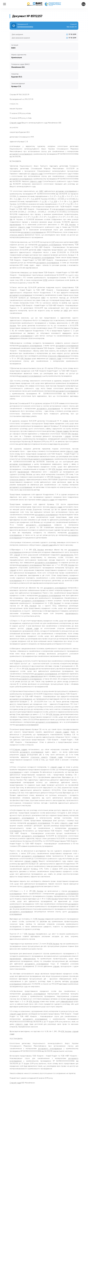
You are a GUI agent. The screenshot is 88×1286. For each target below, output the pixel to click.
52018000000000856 (25, 27)
